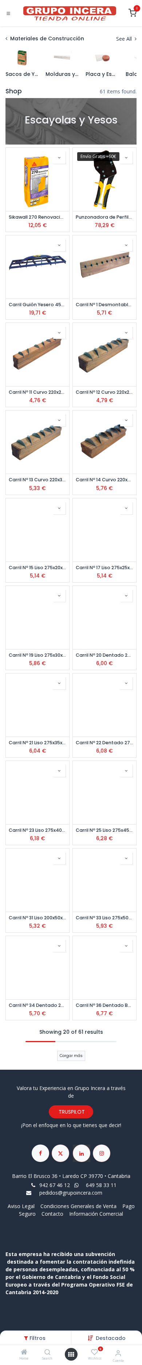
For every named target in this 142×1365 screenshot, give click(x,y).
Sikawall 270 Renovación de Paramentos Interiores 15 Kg (37, 217)
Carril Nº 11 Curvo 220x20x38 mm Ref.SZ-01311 (37, 392)
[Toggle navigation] (8, 13)
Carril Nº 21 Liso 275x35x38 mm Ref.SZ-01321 (37, 742)
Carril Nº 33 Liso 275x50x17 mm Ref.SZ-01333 (104, 917)
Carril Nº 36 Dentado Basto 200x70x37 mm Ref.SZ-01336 (104, 1005)
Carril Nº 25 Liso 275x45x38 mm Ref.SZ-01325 (104, 830)
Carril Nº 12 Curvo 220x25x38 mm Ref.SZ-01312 (104, 392)
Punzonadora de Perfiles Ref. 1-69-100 (104, 217)
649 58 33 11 (102, 1185)
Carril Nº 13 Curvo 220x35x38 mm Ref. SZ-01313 (37, 479)
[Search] (47, 1352)
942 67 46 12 (54, 1185)
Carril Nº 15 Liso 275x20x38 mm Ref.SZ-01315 (37, 567)
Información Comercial (96, 1213)
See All (124, 38)
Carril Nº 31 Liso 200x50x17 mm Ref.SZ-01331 (37, 917)
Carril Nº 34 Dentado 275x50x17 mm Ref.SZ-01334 (37, 1005)
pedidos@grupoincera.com (70, 1192)
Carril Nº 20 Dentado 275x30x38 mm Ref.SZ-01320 (104, 655)
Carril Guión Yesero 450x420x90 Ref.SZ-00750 (37, 304)
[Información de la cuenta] (118, 1353)
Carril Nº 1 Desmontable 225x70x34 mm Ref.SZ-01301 (104, 304)
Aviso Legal (22, 1206)
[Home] (24, 1352)
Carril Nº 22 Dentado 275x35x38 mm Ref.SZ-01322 (104, 742)
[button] (111, 1338)
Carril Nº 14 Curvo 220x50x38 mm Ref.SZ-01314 (104, 479)
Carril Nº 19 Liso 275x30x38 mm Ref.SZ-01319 (37, 655)
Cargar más (71, 1055)
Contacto (52, 1213)
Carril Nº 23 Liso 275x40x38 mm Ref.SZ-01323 (37, 830)
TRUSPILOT (71, 1111)
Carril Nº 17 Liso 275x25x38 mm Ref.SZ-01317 (104, 567)
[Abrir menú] (71, 1354)
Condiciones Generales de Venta (78, 1206)
